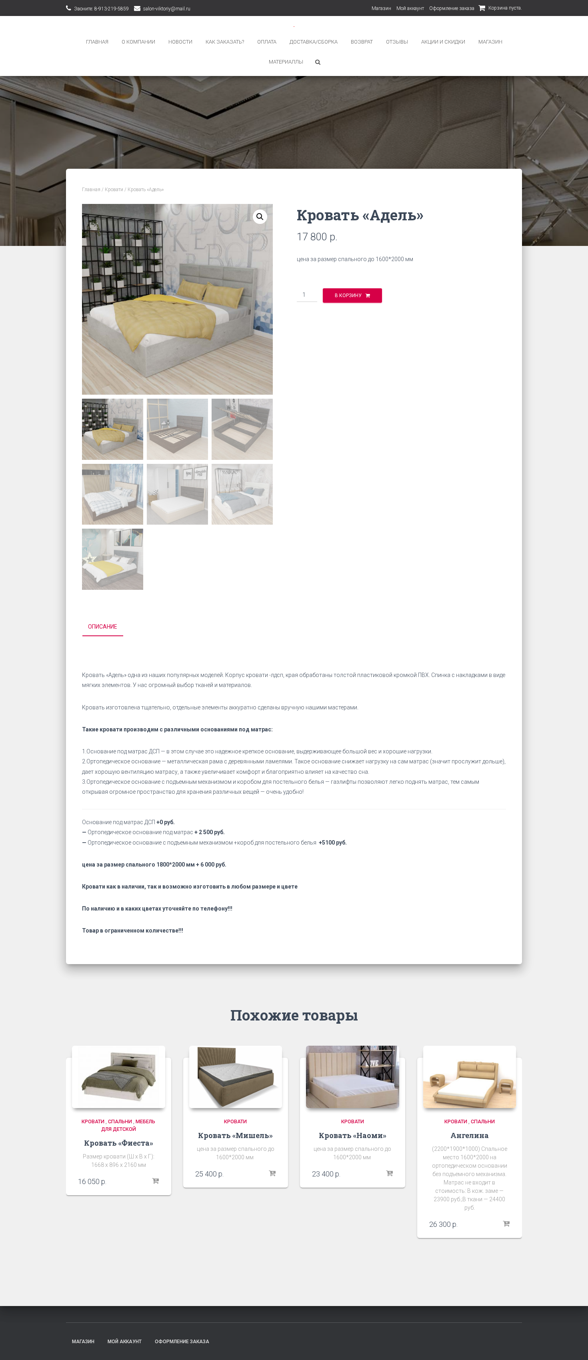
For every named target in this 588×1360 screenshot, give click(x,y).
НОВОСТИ (180, 42)
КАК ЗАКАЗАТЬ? (225, 42)
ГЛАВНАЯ (97, 42)
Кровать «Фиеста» (118, 1143)
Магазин (381, 8)
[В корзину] (155, 1181)
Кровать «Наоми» (352, 1135)
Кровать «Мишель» (235, 1135)
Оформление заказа (451, 8)
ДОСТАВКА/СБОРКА (314, 42)
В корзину (348, 295)
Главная (91, 189)
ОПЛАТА (266, 42)
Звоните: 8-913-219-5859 (101, 9)
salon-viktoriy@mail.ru (166, 9)
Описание (102, 626)
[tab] (108, 627)
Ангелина (469, 1135)
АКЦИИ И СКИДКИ (443, 42)
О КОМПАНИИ (138, 42)
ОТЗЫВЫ (397, 42)
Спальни (120, 1121)
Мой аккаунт (410, 8)
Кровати (114, 189)
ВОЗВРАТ (362, 42)
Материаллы (286, 62)
